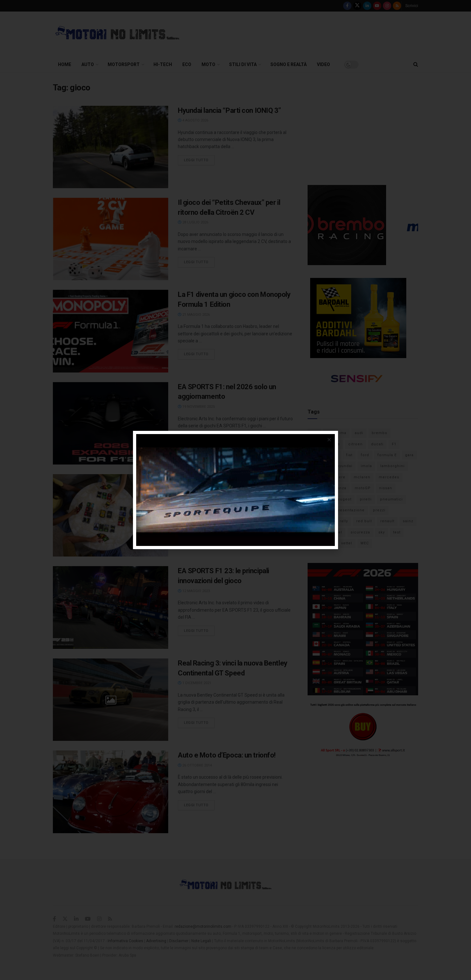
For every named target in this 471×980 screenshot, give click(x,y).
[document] (235, 490)
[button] (329, 439)
